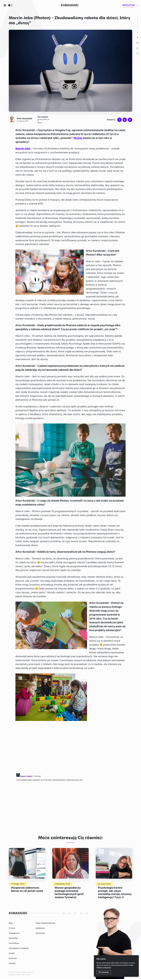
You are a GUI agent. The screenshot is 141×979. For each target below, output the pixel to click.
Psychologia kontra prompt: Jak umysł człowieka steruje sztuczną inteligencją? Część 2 (114, 892)
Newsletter (13, 938)
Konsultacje (14, 943)
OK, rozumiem (104, 972)
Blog (11, 923)
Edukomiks (40, 933)
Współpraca (14, 933)
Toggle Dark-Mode (10, 5)
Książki (12, 953)
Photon (77, 138)
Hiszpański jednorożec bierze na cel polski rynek (27, 889)
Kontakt (12, 963)
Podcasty (13, 958)
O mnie (12, 928)
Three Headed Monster (45, 923)
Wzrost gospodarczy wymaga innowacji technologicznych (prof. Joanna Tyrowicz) (69, 892)
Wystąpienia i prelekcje (19, 948)
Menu (5, 5)
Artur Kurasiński (24, 119)
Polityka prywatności (103, 967)
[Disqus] (70, 799)
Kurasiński (69, 5)
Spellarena (40, 928)
